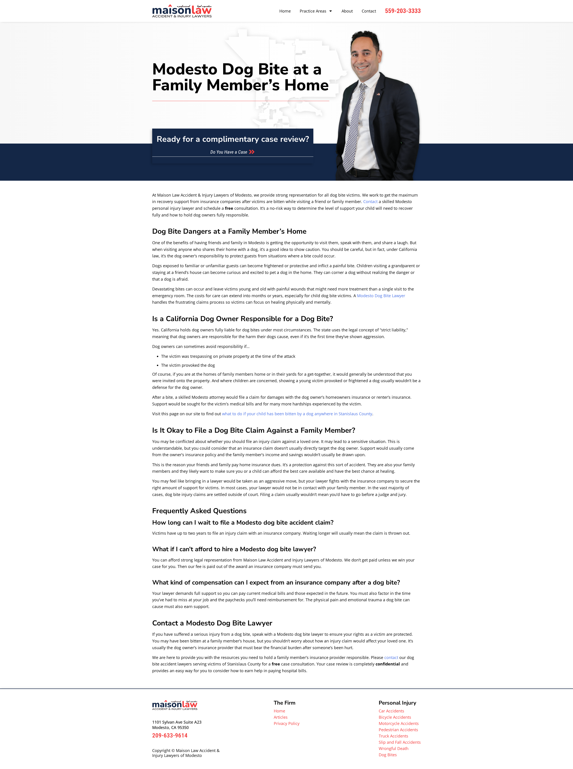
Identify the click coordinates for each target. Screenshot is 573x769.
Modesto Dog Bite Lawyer (381, 295)
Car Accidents (391, 711)
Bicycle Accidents (395, 717)
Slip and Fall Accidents (400, 742)
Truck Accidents (393, 736)
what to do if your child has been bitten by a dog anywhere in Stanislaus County (297, 413)
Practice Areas (313, 11)
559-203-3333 (403, 11)
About (347, 11)
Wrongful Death (393, 748)
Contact (369, 11)
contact (391, 657)
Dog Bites (388, 754)
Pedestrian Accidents (398, 729)
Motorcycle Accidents (399, 723)
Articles (281, 717)
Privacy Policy (286, 723)
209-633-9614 (170, 735)
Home (285, 11)
